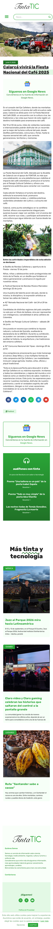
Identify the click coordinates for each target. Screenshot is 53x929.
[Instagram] (21, 900)
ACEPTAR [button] (33, 925)
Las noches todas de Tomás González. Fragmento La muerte (26, 508)
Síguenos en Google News (27, 91)
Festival (11, 411)
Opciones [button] (21, 925)
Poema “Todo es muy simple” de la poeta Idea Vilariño (26, 495)
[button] (7, 17)
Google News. (26, 443)
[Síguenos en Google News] (27, 84)
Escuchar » (26, 487)
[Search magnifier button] (49, 17)
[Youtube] (32, 900)
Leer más (44, 921)
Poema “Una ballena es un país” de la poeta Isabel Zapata (26, 483)
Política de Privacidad (26, 910)
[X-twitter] (26, 900)
